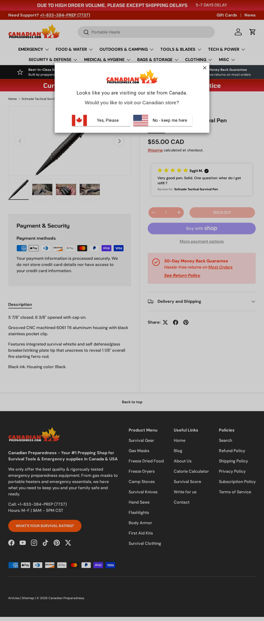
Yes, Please (108, 120)
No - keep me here (169, 120)
